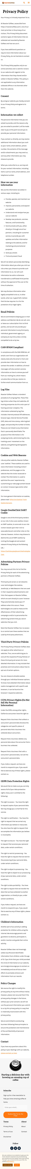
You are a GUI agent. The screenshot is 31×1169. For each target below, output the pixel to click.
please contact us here (9, 1053)
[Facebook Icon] (12, 1148)
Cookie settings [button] (8, 1165)
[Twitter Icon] (15, 1148)
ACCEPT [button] (17, 1165)
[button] (28, 2)
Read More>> (10, 1161)
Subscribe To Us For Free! (15, 1115)
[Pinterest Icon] (19, 1148)
